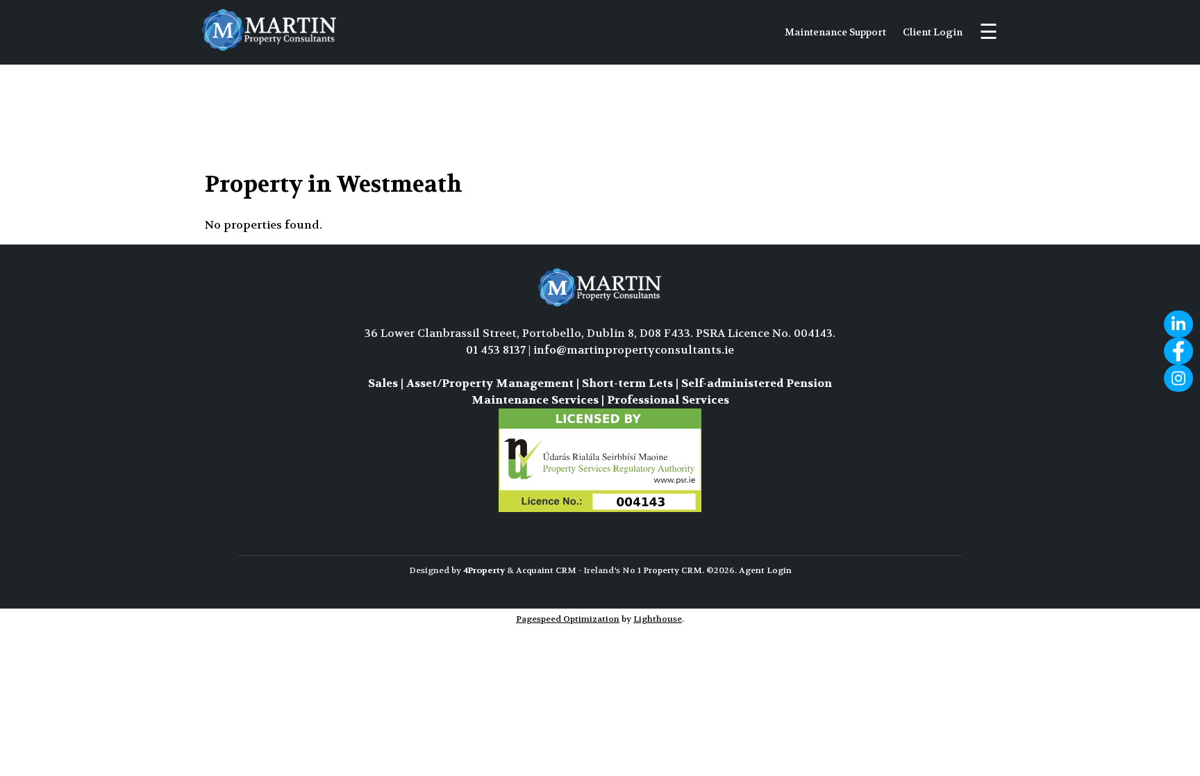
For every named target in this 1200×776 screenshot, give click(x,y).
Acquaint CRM (546, 570)
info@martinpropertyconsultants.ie (633, 349)
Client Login (932, 32)
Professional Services (668, 400)
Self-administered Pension (756, 383)
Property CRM (672, 570)
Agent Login (765, 570)
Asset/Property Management (490, 383)
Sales (383, 383)
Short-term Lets (627, 383)
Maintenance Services (535, 400)
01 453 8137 (496, 349)
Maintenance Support (835, 32)
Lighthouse (657, 619)
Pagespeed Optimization (567, 619)
